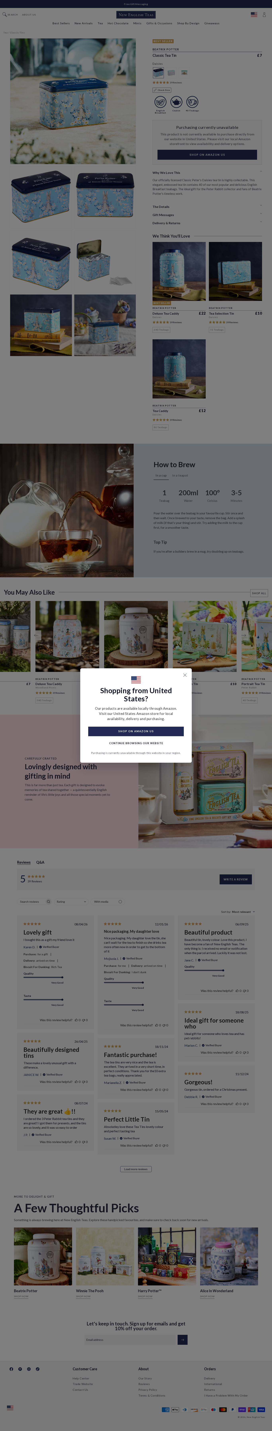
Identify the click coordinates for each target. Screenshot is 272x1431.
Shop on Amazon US (136, 731)
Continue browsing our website (136, 743)
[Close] (185, 675)
